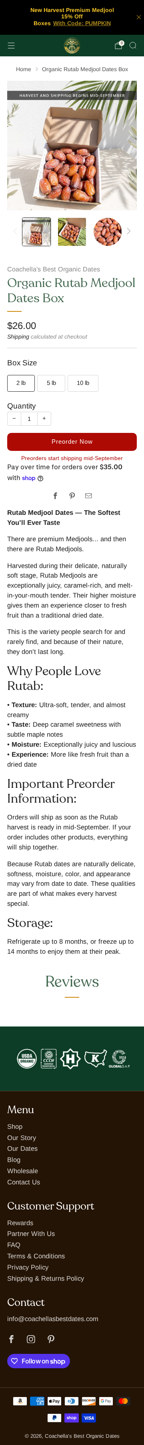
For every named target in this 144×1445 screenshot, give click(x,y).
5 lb (51, 382)
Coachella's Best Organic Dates (53, 269)
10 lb (83, 382)
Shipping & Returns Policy (45, 1278)
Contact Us (23, 1182)
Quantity (21, 406)
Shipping (18, 336)
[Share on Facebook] (55, 496)
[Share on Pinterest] (72, 496)
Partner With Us (31, 1234)
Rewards (20, 1223)
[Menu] (11, 46)
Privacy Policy (27, 1267)
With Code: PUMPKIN (82, 23)
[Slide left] (17, 232)
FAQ (13, 1245)
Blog (13, 1160)
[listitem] (72, 17)
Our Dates (22, 1148)
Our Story (21, 1138)
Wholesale (22, 1171)
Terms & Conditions (36, 1256)
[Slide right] (127, 232)
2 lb (21, 382)
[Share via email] (89, 496)
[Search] (133, 45)
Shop (14, 1126)
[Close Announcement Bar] (139, 17)
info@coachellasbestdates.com (52, 1319)
